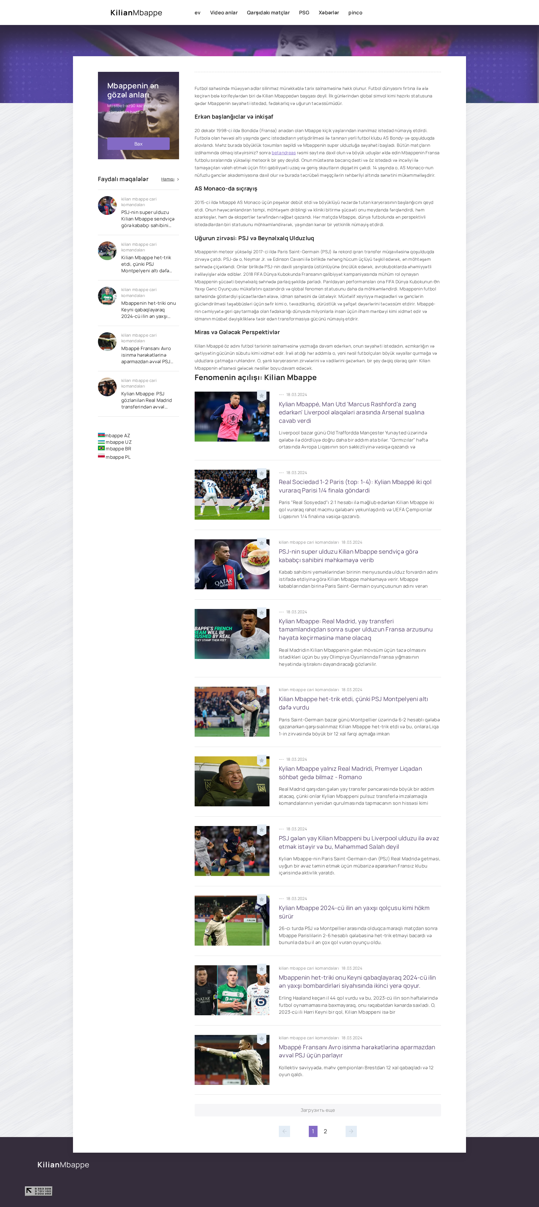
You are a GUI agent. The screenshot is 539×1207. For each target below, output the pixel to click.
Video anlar (224, 12)
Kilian (136, 12)
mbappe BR (118, 448)
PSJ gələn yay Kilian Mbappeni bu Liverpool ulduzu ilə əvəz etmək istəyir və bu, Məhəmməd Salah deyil (359, 842)
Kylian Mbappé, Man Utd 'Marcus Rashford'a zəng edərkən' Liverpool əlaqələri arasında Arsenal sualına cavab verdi (352, 412)
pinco (355, 12)
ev (198, 12)
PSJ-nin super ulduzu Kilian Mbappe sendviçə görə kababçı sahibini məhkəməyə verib (348, 555)
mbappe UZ (118, 442)
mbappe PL (118, 457)
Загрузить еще (318, 1110)
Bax (138, 144)
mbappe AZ (117, 435)
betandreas (284, 153)
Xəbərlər (329, 12)
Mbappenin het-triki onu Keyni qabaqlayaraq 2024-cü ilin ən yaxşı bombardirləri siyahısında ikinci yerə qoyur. (357, 981)
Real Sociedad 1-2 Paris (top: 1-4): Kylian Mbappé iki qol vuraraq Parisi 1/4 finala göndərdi (355, 486)
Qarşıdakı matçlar (268, 12)
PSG (304, 12)
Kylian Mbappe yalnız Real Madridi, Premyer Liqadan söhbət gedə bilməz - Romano (350, 772)
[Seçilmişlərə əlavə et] (261, 394)
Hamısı (167, 179)
